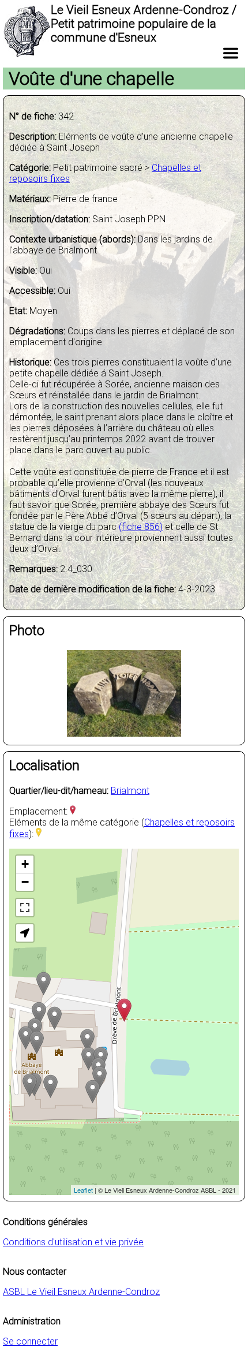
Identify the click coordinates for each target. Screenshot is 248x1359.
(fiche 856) (141, 526)
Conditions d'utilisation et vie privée (73, 1242)
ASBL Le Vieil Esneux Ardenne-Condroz (81, 1291)
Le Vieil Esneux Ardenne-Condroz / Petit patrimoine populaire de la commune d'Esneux (143, 23)
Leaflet (83, 1189)
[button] (24, 933)
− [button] (25, 882)
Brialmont (130, 790)
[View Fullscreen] (24, 907)
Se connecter (30, 1341)
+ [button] (25, 864)
